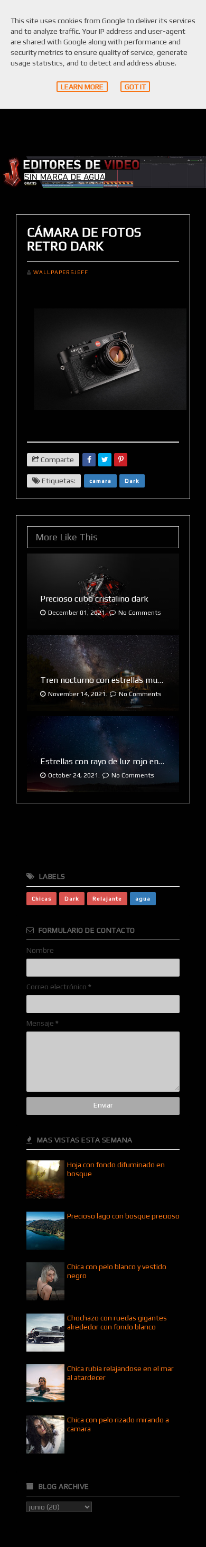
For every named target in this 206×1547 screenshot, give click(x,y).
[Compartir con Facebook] (89, 459)
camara (100, 480)
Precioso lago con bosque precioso (123, 1216)
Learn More (82, 86)
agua (143, 898)
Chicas (41, 898)
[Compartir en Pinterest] (120, 459)
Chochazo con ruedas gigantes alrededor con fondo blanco (117, 1322)
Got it (135, 86)
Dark (132, 480)
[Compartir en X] (104, 459)
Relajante (107, 898)
